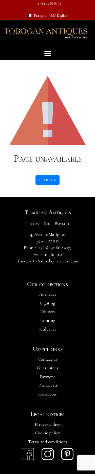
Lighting (47, 303)
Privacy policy (47, 424)
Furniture (47, 294)
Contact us (47, 359)
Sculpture (47, 329)
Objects (48, 311)
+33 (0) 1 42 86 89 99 (47, 3)
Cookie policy (47, 433)
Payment (47, 376)
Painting (47, 320)
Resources (47, 394)
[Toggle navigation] (47, 53)
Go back (47, 179)
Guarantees (47, 367)
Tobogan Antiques (47, 212)
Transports (48, 385)
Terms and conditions (47, 441)
